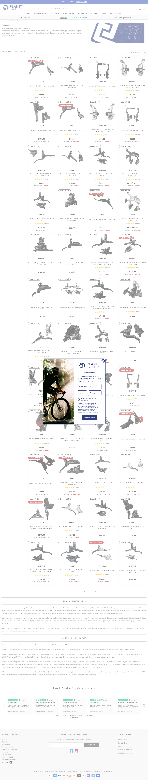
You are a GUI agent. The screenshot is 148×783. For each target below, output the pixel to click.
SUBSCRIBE (89, 417)
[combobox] (82, 393)
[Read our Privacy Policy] (100, 403)
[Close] (103, 361)
